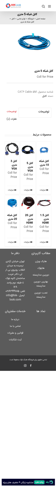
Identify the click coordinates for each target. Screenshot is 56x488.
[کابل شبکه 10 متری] (44, 149)
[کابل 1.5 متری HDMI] (44, 203)
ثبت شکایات (15, 340)
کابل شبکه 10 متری (44, 163)
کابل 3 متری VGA (14, 165)
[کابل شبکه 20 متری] (12, 203)
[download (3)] (28, 43)
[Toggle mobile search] (43, 6)
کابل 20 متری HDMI (29, 219)
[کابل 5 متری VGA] (28, 150)
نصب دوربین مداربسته (40, 295)
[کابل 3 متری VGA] (12, 149)
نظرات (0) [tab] (12, 119)
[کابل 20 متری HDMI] (28, 203)
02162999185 (12, 291)
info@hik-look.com (13, 297)
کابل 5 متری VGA (30, 167)
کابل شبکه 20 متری (12, 217)
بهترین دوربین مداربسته (41, 284)
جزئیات (43, 190)
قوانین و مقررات (15, 333)
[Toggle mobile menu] (49, 6)
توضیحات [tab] (12, 111)
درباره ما (15, 319)
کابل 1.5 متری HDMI (44, 219)
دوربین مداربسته (41, 275)
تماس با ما (15, 326)
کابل (44, 96)
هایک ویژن (41, 261)
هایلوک (40, 268)
